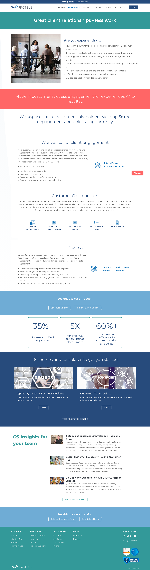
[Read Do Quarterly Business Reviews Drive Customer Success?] (57, 481)
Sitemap (136, 568)
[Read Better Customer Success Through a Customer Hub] (57, 460)
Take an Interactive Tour (87, 308)
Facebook (124, 536)
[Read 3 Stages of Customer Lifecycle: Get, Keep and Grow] (57, 439)
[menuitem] (61, 8)
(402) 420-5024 (130, 541)
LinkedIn (131, 536)
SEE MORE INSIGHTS (75, 499)
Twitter (128, 536)
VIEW (43, 407)
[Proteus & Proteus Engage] (21, 8)
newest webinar (81, 2)
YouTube (135, 536)
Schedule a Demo (59, 308)
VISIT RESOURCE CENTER (75, 419)
